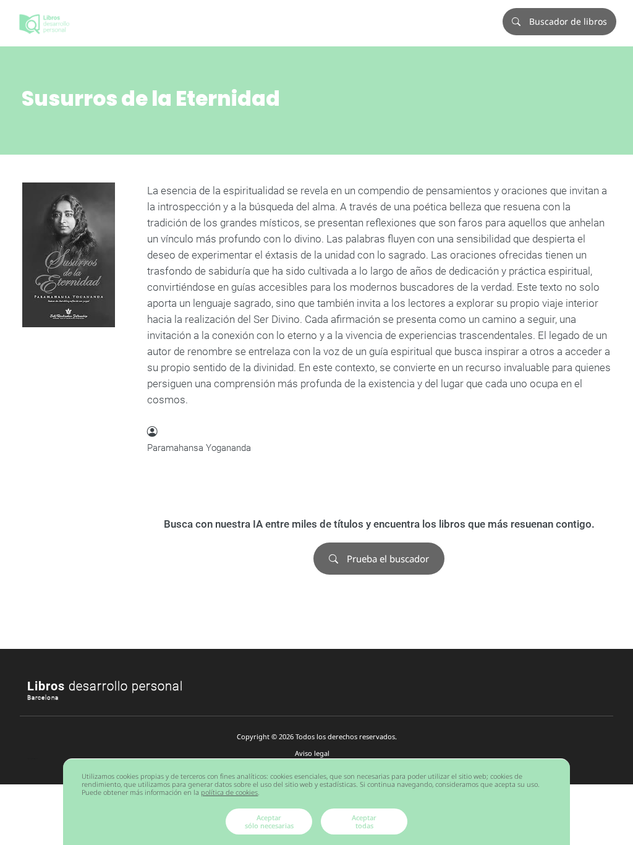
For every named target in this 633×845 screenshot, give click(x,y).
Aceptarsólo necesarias (269, 821)
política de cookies (229, 792)
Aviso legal (312, 753)
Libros (105, 686)
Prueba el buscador (386, 558)
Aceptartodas (364, 821)
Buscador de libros (567, 21)
